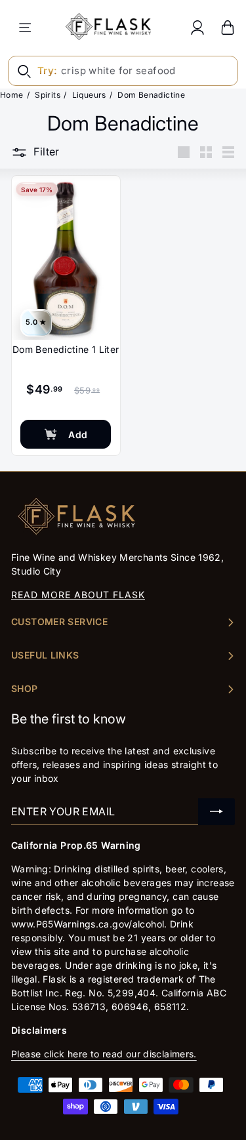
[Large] (184, 152)
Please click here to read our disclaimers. (104, 1053)
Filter (46, 151)
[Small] (206, 152)
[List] (228, 152)
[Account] (197, 27)
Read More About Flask (78, 594)
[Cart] (227, 27)
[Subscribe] (216, 811)
